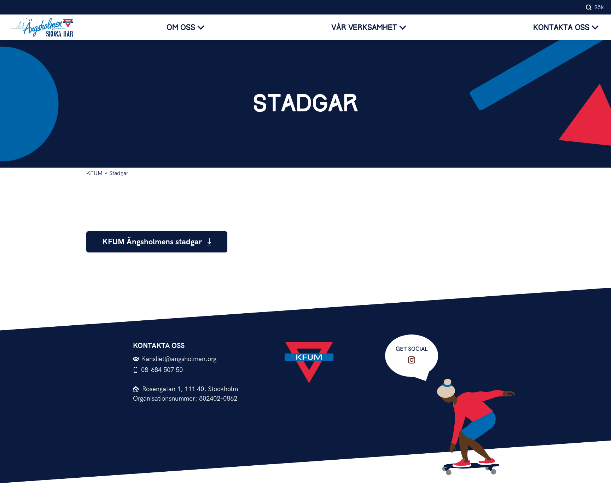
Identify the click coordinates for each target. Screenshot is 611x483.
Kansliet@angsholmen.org (178, 359)
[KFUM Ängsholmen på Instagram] (412, 360)
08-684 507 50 (162, 370)
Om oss (181, 27)
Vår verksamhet (364, 27)
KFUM (94, 173)
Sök (599, 7)
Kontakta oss (561, 27)
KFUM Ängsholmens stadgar (153, 242)
